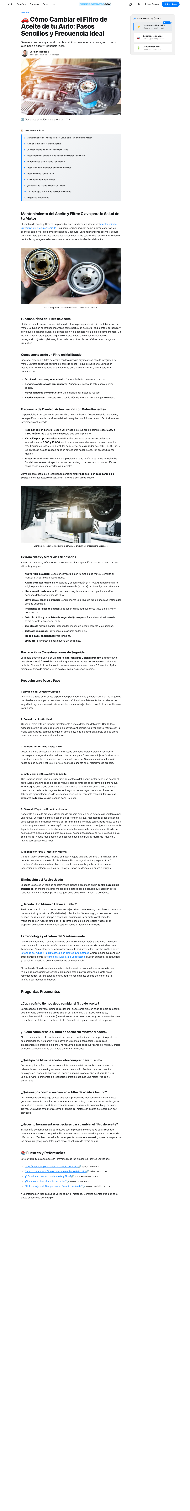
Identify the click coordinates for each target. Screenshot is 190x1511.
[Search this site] (139, 4)
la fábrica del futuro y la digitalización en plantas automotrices (55, 952)
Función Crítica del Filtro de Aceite (44, 143)
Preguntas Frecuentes (38, 197)
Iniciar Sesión (152, 4)
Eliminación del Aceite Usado (41, 179)
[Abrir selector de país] (130, 4)
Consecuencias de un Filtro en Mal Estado (47, 149)
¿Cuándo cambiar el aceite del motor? (46, 1181)
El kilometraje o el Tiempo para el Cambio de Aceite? (54, 1186)
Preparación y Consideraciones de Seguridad (49, 167)
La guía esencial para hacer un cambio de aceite (51, 1166)
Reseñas (21, 4)
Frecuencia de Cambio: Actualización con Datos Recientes (56, 155)
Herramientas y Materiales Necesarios (46, 161)
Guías (45, 4)
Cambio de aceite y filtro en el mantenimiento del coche (55, 1171)
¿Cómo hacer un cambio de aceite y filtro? (48, 1176)
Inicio (10, 4)
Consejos (34, 4)
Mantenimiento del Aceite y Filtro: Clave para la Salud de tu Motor (59, 137)
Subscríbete (171, 4)
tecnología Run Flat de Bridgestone (65, 956)
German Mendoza (39, 51)
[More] (53, 4)
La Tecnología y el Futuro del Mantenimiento (49, 191)
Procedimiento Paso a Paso (40, 173)
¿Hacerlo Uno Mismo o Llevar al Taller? (46, 185)
